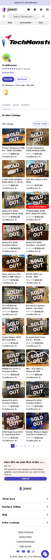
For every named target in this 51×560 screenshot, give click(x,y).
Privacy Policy (24, 528)
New (9, 23)
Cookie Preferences (24, 533)
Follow (8, 78)
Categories (24, 23)
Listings (6, 104)
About (16, 104)
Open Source (24, 537)
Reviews (25, 104)
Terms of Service (24, 523)
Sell (39, 23)
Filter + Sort (39, 122)
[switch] (43, 16)
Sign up (24, 470)
